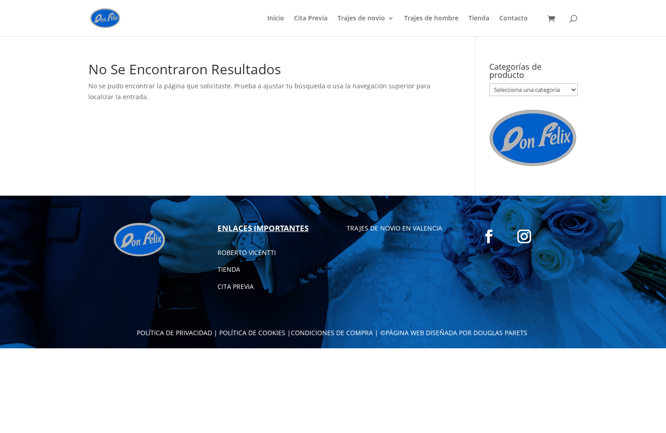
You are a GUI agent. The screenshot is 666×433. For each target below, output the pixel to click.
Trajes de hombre (431, 18)
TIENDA (228, 269)
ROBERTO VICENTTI (246, 252)
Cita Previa (311, 18)
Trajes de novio (361, 18)
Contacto (513, 18)
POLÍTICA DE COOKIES (252, 332)
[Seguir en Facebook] (488, 236)
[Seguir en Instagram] (524, 236)
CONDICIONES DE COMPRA (332, 332)
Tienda (478, 18)
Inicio (275, 18)
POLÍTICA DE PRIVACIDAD (174, 332)
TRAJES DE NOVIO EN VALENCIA (394, 228)
